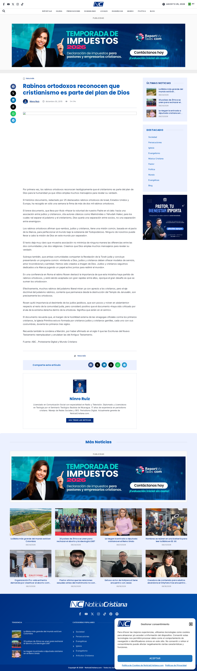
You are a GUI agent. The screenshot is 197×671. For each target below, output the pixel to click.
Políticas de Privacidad (176, 665)
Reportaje (47, 11)
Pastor (151, 164)
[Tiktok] (22, 4)
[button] (190, 624)
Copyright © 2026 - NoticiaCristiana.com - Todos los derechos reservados (98, 668)
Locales (104, 11)
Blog (152, 11)
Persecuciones (73, 11)
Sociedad (152, 137)
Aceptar (154, 658)
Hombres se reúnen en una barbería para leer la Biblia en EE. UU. (166, 539)
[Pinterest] (110, 613)
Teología (30, 78)
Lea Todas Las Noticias (80, 420)
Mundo (130, 11)
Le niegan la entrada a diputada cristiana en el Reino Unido (171, 113)
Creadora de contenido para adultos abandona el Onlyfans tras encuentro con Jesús (166, 583)
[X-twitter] (13, 4)
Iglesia (59, 11)
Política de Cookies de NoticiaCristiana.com (143, 665)
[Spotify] (117, 613)
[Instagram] (17, 4)
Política (142, 11)
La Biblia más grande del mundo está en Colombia (171, 91)
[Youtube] (8, 4)
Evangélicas (117, 11)
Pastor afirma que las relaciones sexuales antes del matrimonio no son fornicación (76, 583)
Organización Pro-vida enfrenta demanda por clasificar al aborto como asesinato (30, 583)
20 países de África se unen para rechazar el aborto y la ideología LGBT (170, 104)
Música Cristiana (155, 158)
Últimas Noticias (159, 83)
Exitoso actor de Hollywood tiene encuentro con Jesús (121, 581)
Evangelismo (90, 11)
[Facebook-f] (3, 4)
